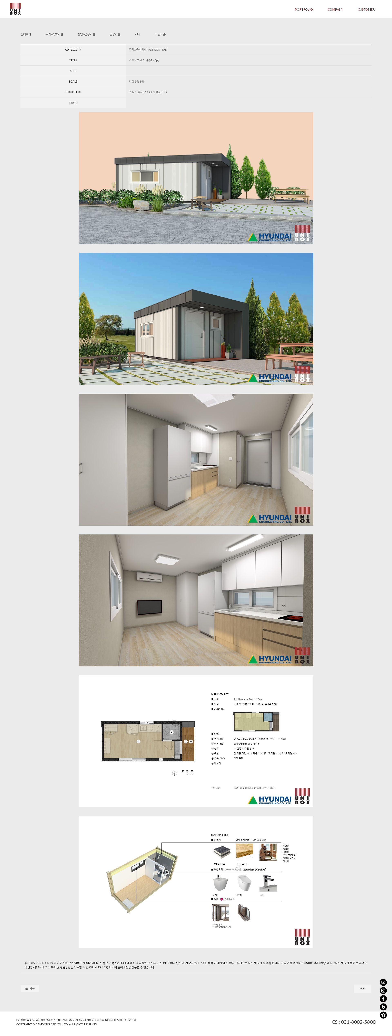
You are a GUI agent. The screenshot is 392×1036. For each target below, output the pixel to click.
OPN (335, 9)
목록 (32, 988)
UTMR (366, 9)
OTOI (304, 9)
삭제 (362, 988)
